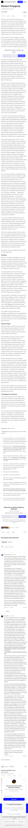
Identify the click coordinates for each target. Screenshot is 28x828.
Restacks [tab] (10, 542)
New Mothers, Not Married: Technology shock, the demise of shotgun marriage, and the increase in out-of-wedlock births (15, 447)
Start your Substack (10, 821)
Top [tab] (2, 766)
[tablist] (7, 542)
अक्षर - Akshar (7, 554)
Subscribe (20, 2)
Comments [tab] (4, 542)
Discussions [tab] (11, 766)
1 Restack (17, 527)
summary (10, 304)
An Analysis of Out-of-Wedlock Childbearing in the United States (14, 458)
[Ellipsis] (26, 554)
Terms (19, 817)
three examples (4, 772)
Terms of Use (21, 807)
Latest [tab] (6, 766)
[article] (14, 773)
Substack (7, 825)
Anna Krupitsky (6, 469)
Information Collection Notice (18, 808)
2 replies (7, 611)
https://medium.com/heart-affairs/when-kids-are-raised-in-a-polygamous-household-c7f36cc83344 (14, 489)
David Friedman (4, 11)
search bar (4, 431)
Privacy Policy (15, 810)
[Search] (25, 766)
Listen (25, 12)
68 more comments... (5, 759)
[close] (24, 780)
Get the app (20, 821)
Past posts (3, 428)
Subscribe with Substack (15, 804)
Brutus (5, 616)
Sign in (25, 2)
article (23, 281)
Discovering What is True (8, 770)
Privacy (15, 817)
